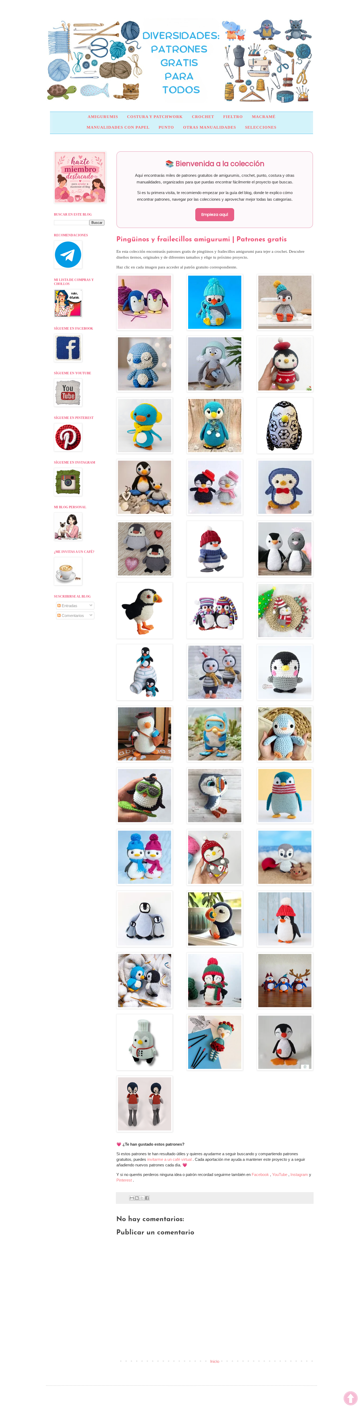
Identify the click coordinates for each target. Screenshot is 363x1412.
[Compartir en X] (142, 1198)
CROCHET (203, 117)
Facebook (261, 1174)
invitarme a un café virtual (170, 1159)
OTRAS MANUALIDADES (209, 127)
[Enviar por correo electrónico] (131, 1198)
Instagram (299, 1174)
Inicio (214, 1361)
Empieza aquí (214, 214)
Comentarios (72, 615)
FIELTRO (233, 117)
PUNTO (166, 127)
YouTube (280, 1174)
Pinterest (124, 1180)
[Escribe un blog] (137, 1198)
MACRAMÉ (264, 117)
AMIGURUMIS (103, 117)
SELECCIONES (260, 127)
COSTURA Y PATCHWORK (155, 117)
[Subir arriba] (351, 1399)
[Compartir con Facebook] (147, 1198)
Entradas (69, 605)
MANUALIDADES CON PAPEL (118, 127)
